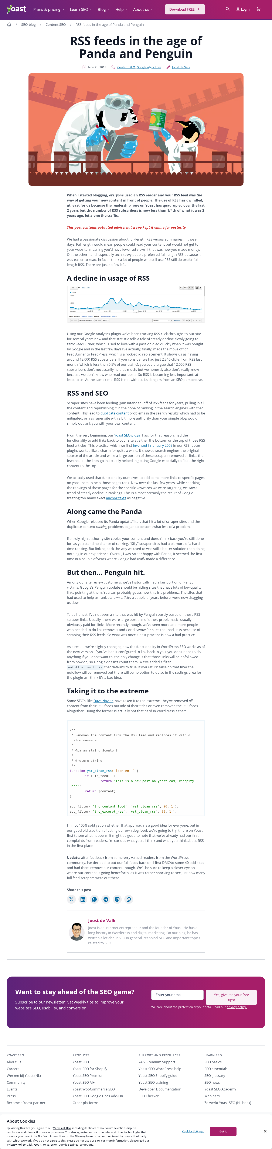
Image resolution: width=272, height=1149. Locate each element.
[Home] (9, 25)
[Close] (265, 1131)
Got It (223, 1131)
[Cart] (259, 9)
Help (119, 9)
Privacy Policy (16, 1144)
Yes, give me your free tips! (231, 997)
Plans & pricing (46, 9)
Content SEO (55, 24)
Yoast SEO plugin (127, 435)
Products (81, 1055)
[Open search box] (227, 9)
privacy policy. (237, 1007)
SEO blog (28, 24)
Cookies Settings (193, 1131)
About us (141, 9)
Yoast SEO (15, 1055)
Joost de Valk (181, 67)
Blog (102, 9)
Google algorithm (149, 67)
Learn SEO (79, 9)
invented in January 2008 (152, 445)
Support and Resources (159, 1055)
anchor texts (116, 498)
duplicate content (115, 413)
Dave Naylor (103, 700)
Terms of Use (62, 1128)
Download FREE (182, 9)
